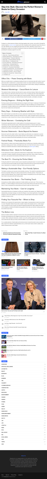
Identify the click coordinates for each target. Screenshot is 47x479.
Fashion (19, 12)
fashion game (32, 146)
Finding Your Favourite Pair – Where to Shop (12, 73)
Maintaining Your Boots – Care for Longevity (12, 71)
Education (3, 392)
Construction (4, 387)
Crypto (3, 390)
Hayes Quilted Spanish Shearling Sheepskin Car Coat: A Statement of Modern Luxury (11, 254)
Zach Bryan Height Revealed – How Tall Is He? (13, 323)
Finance (3, 399)
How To (3, 418)
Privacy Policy (13, 474)
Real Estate (4, 432)
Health (3, 408)
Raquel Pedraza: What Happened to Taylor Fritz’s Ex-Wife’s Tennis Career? (19, 315)
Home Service (4, 415)
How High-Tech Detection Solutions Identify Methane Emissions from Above (21, 345)
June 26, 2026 (10, 356)
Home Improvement (6, 413)
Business (3, 378)
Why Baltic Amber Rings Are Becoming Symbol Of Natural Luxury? (22, 268)
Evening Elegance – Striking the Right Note (11, 58)
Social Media (4, 437)
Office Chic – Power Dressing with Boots (11, 55)
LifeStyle (3, 425)
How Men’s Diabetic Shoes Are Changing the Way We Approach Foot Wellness (38, 268)
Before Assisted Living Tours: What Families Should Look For (18, 350)
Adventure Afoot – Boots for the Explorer (11, 65)
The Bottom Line (7, 74)
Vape (2, 444)
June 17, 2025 (14, 12)
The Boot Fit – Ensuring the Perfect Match (11, 67)
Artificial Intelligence (7, 366)
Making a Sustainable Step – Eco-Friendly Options (13, 68)
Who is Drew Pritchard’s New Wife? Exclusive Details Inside (15, 327)
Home (2, 474)
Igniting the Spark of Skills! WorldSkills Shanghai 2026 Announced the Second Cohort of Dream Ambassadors (25, 336)
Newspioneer (6, 476)
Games (3, 406)
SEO (2, 434)
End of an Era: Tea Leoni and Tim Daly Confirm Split (12, 310)
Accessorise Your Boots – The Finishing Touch (13, 70)
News (2, 427)
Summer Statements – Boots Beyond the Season (12, 62)
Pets (2, 430)
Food (2, 404)
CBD (2, 380)
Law (2, 423)
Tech (2, 439)
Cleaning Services (5, 385)
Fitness (3, 401)
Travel (3, 441)
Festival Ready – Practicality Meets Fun (10, 64)
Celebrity (3, 383)
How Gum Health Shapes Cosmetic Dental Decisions (17, 354)
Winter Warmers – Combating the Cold (10, 61)
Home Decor (4, 411)
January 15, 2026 (5, 256)
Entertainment (5, 394)
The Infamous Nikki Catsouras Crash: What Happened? (15, 319)
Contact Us (20, 474)
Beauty (3, 371)
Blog (2, 376)
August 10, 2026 (10, 342)
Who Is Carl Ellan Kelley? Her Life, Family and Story (17, 340)
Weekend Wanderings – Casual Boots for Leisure (12, 56)
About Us (7, 474)
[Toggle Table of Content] (21, 53)
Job (2, 420)
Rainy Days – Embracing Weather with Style (11, 59)
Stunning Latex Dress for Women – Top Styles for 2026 (34, 254)
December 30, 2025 (28, 256)
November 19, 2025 (5, 269)
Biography (4, 373)
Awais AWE (7, 12)
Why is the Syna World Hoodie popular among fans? (7, 268)
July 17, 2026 (10, 351)
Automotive (4, 368)
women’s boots (12, 45)
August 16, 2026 (10, 338)
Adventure (4, 364)
